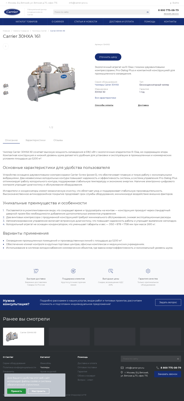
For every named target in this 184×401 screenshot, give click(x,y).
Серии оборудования (14, 363)
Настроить (38, 391)
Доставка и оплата (87, 363)
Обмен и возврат (86, 375)
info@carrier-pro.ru (78, 3)
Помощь (83, 357)
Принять (16, 391)
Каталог (45, 357)
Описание (11, 140)
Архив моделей (48, 371)
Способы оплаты (104, 105)
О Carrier (8, 357)
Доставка (143, 105)
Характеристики (36, 140)
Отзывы (58, 140)
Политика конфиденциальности (19, 367)
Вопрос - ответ (85, 380)
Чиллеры (44, 367)
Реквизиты (8, 371)
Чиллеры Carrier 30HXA (107, 84)
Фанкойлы (45, 363)
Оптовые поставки (87, 367)
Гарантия (82, 371)
